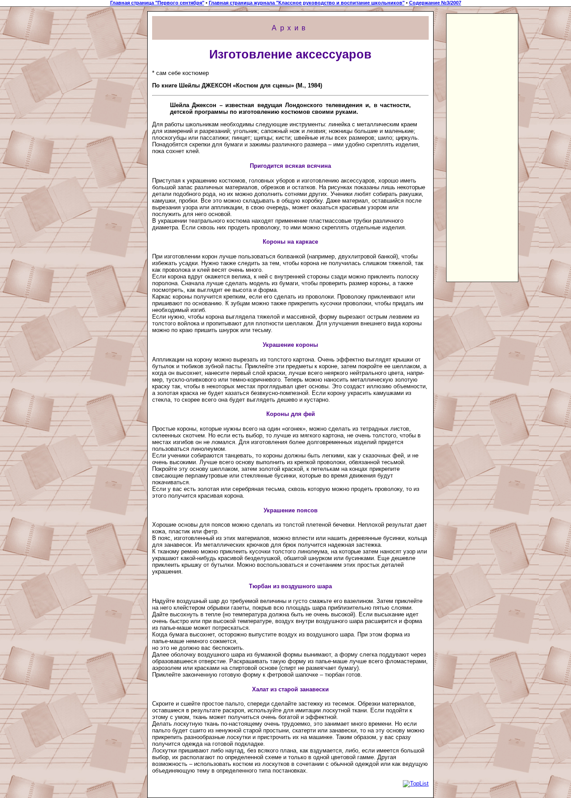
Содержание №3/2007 (435, 2)
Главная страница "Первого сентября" (157, 2)
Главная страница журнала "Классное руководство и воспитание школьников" (307, 2)
